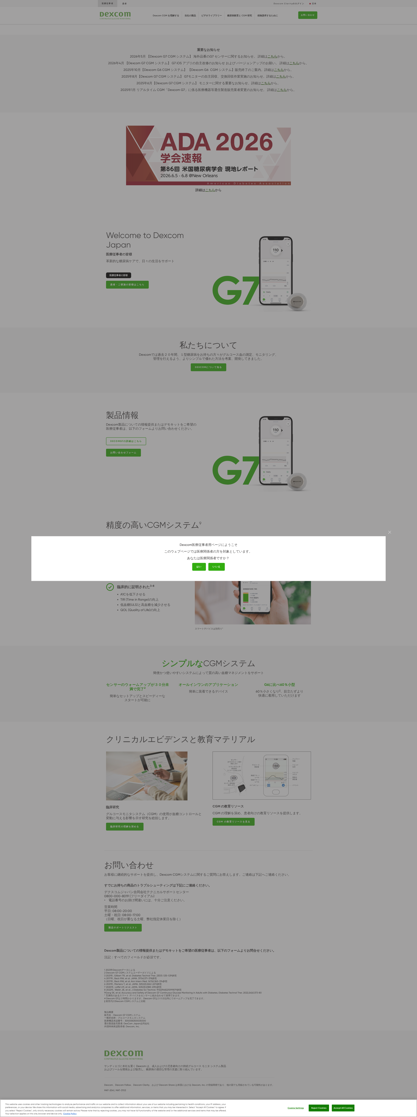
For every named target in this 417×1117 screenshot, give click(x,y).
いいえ (216, 566)
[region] (208, 1108)
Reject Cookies (319, 1108)
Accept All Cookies (343, 1108)
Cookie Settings (296, 1108)
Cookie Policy (70, 1113)
